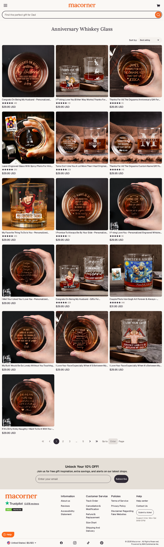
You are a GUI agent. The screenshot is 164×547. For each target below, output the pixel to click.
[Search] (158, 15)
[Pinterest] (101, 542)
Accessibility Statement (67, 513)
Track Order (92, 500)
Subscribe (121, 478)
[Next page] (90, 441)
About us (65, 500)
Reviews (65, 505)
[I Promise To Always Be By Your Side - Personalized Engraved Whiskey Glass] (82, 204)
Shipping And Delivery (93, 529)
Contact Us (142, 505)
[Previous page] (97, 441)
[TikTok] (88, 542)
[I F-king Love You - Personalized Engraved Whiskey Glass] (136, 204)
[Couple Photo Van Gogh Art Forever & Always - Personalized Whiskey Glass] (136, 270)
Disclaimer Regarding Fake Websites (122, 513)
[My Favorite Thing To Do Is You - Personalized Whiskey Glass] (28, 204)
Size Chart (91, 522)
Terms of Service (119, 500)
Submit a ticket (145, 512)
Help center (142, 500)
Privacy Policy (118, 505)
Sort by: (133, 40)
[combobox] (82, 15)
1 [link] (56, 441)
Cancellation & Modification (93, 507)
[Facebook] (61, 542)
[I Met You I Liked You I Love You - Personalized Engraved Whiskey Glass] (28, 270)
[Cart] (158, 5)
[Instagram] (74, 542)
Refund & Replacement (93, 516)
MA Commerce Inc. (150, 544)
